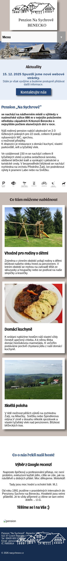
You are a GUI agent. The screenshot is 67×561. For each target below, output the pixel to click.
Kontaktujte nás (34, 91)
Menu (32, 37)
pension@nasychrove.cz (20, 541)
